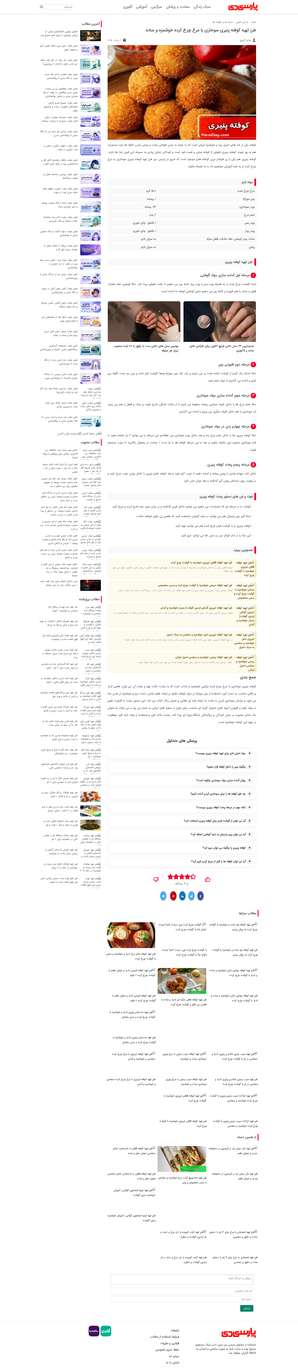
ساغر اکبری (246, 40)
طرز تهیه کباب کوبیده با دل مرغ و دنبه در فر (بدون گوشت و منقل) (184, 1260)
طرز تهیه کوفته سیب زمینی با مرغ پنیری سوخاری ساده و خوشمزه (186, 1081)
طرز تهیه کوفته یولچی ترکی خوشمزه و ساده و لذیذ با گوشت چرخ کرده (234, 998)
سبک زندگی (202, 6)
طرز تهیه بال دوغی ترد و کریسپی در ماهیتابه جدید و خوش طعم (235, 1176)
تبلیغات (175, 1330)
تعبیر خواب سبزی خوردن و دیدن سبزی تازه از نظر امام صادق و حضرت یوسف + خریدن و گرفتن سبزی (60, 539)
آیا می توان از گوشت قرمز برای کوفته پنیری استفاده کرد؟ (215, 821)
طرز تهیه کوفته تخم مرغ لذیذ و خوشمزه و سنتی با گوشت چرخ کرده (131, 956)
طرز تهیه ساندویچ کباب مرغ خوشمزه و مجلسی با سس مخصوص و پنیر (182, 1180)
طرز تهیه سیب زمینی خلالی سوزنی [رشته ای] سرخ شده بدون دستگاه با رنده (60, 653)
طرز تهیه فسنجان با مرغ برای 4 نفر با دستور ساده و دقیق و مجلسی (235, 1260)
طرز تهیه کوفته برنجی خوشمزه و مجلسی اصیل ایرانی (203, 657)
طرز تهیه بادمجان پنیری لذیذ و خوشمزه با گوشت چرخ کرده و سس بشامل (134, 1040)
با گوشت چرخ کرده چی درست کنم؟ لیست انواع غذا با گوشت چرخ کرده (184, 952)
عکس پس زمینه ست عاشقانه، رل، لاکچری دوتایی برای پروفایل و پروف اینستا (60, 453)
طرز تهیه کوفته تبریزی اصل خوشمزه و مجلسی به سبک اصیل (199, 635)
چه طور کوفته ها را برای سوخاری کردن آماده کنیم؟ (218, 794)
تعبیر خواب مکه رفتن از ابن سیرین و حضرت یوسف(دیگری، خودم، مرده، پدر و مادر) (59, 525)
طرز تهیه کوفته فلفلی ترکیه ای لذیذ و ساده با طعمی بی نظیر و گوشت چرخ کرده (184, 1002)
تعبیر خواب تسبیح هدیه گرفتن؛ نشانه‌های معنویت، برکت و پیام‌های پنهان (60, 106)
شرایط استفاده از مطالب (164, 1337)
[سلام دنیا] (94, 1336)
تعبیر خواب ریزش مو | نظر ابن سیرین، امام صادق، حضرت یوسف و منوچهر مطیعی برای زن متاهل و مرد (59, 482)
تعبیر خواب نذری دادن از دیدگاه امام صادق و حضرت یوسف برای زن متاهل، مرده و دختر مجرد (59, 496)
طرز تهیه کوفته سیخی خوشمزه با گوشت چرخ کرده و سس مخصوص (195, 585)
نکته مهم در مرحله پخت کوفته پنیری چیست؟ (221, 807)
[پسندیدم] (207, 878)
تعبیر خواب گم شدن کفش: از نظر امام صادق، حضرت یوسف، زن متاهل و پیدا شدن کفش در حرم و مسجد (59, 511)
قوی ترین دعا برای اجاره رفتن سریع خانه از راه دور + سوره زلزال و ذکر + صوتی (60, 468)
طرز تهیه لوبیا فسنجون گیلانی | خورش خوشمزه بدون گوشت (132, 1218)
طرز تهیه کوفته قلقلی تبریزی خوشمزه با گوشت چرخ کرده (201, 563)
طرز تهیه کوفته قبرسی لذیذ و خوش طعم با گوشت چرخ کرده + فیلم (134, 998)
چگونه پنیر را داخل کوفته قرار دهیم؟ (226, 767)
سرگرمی (156, 6)
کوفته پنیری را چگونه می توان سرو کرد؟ (224, 848)
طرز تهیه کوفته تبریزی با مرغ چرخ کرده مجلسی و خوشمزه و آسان (131, 1081)
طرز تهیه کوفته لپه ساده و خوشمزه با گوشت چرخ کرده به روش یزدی (235, 952)
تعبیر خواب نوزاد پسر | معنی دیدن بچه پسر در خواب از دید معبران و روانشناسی (59, 263)
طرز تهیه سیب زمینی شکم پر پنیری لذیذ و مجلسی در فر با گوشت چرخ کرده (236, 1081)
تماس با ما (172, 1362)
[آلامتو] (105, 1336)
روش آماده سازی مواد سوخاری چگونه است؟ (221, 780)
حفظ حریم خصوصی (167, 1350)
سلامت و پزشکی (178, 6)
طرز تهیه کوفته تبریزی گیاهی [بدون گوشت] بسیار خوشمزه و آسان (196, 608)
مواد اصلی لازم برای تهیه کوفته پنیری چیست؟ (221, 753)
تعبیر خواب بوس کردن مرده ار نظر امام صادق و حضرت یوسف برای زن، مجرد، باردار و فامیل (59, 553)
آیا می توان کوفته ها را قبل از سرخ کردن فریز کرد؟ (218, 861)
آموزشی (141, 6)
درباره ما (174, 1356)
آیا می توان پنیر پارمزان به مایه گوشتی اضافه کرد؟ (218, 834)
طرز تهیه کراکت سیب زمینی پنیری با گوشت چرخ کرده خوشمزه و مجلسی (235, 1123)
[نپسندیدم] (156, 878)
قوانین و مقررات (169, 1343)
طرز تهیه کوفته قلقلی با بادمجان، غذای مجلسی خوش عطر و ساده (131, 1176)
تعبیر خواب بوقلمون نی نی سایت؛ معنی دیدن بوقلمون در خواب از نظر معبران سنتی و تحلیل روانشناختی (60, 92)
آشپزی (127, 6)
